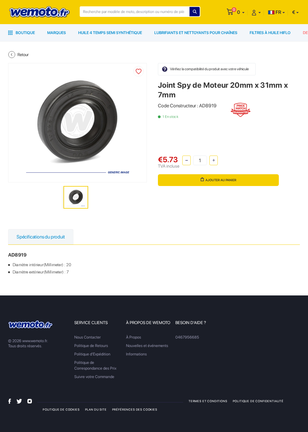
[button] (241, 12)
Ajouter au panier (220, 180)
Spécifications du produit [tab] (41, 237)
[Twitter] (19, 401)
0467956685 (187, 337)
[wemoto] (30, 324)
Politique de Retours (91, 345)
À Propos (133, 337)
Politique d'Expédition (92, 354)
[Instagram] (29, 401)
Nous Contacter (87, 337)
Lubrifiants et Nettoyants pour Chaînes (195, 32)
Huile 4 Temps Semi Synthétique (110, 32)
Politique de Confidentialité (258, 401)
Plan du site (96, 409)
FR (278, 12)
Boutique (25, 32)
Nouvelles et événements (147, 345)
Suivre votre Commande (94, 376)
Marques (56, 32)
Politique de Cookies (61, 409)
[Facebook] (9, 401)
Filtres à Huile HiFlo (270, 32)
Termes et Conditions (208, 401)
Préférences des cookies (134, 409)
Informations (136, 354)
